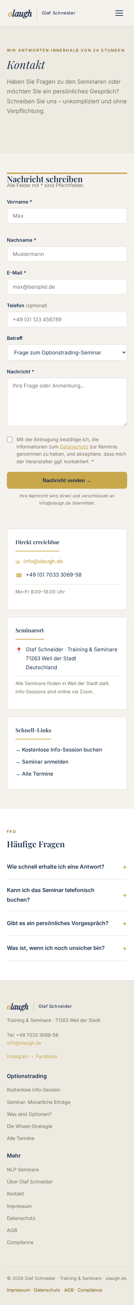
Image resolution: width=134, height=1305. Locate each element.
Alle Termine (20, 1138)
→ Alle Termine (34, 773)
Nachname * (21, 240)
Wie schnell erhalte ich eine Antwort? (55, 866)
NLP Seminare (23, 1169)
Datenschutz (74, 446)
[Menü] (119, 13)
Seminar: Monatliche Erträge (38, 1102)
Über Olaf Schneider (30, 1181)
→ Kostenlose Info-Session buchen (58, 749)
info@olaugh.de (43, 561)
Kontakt (15, 1194)
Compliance (20, 1242)
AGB (12, 1230)
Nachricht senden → (67, 480)
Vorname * (19, 202)
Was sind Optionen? (29, 1114)
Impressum (19, 1206)
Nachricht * (20, 371)
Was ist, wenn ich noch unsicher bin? (56, 947)
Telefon (27, 305)
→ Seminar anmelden (41, 761)
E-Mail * (16, 273)
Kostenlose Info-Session (33, 1089)
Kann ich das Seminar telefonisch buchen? (50, 895)
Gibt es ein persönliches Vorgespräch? (58, 923)
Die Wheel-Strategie (29, 1126)
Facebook (46, 1056)
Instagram (18, 1056)
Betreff (14, 338)
